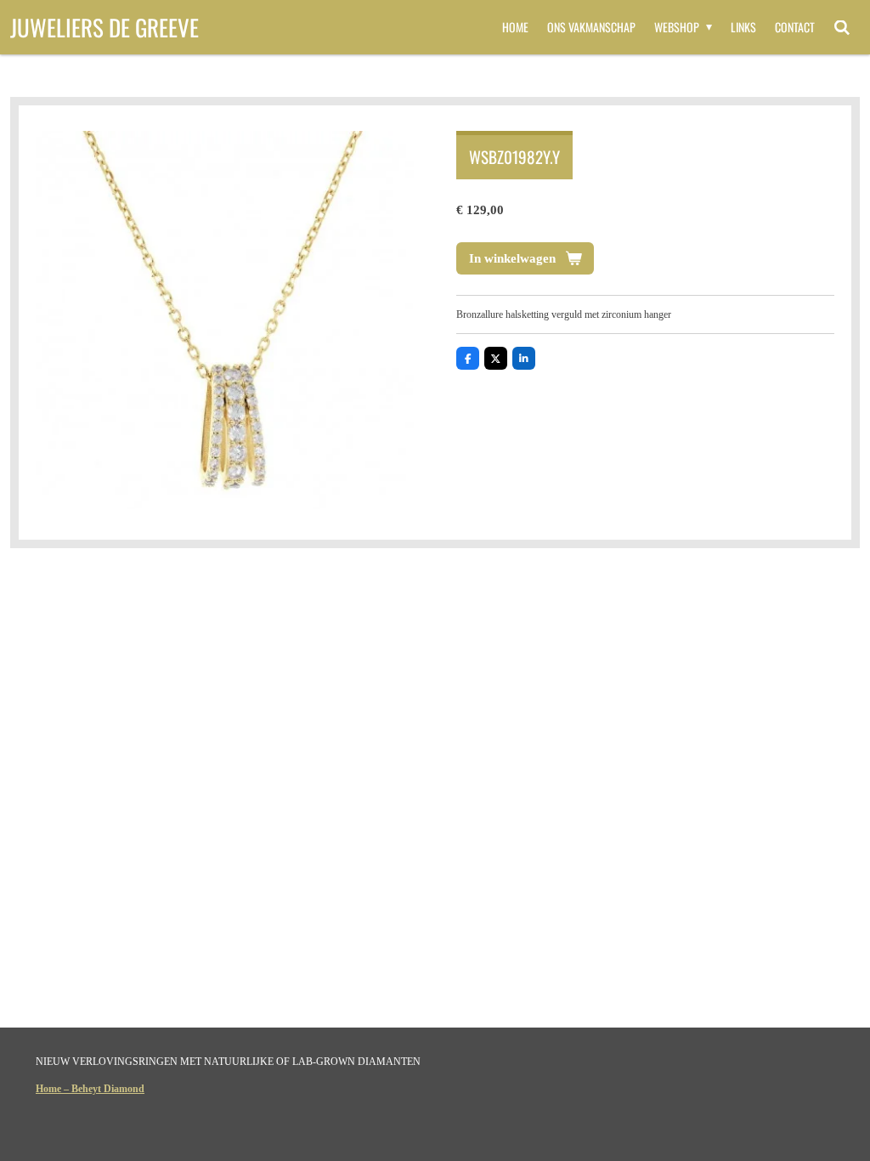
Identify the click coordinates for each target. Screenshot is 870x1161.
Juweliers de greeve (104, 27)
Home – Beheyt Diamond (90, 1089)
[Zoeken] (842, 27)
